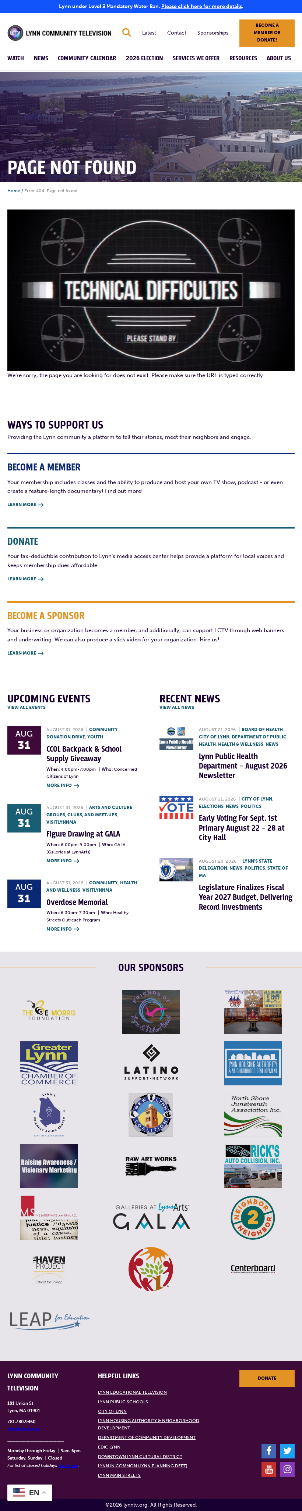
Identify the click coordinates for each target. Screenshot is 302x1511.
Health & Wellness (240, 744)
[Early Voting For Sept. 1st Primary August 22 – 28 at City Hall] (176, 807)
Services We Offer (196, 58)
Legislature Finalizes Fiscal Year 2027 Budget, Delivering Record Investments (245, 897)
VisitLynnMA (61, 822)
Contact (176, 33)
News (41, 58)
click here (68, 1465)
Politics (251, 806)
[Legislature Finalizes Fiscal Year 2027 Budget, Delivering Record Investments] (176, 869)
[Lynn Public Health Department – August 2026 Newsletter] (176, 738)
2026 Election (144, 58)
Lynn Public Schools (123, 1401)
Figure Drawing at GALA (83, 834)
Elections (211, 806)
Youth (95, 737)
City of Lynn (214, 737)
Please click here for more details (201, 6)
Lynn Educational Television (132, 1392)
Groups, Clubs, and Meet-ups (81, 814)
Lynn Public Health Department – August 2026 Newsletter (243, 766)
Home (13, 190)
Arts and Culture (110, 807)
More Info (62, 785)
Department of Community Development (147, 1437)
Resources (243, 58)
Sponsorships (212, 33)
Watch (15, 58)
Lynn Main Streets (119, 1475)
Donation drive (65, 737)
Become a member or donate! (267, 33)
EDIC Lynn (109, 1447)
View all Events (26, 707)
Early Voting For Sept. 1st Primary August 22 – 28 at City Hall (242, 828)
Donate (267, 1378)
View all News (176, 707)
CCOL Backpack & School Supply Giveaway (84, 754)
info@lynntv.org (23, 1428)
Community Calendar (87, 58)
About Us (279, 58)
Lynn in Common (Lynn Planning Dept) (142, 1465)
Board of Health (262, 729)
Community (103, 729)
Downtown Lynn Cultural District (140, 1456)
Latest (149, 33)
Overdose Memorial (77, 902)
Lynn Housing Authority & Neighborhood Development (148, 1424)
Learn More (25, 504)
